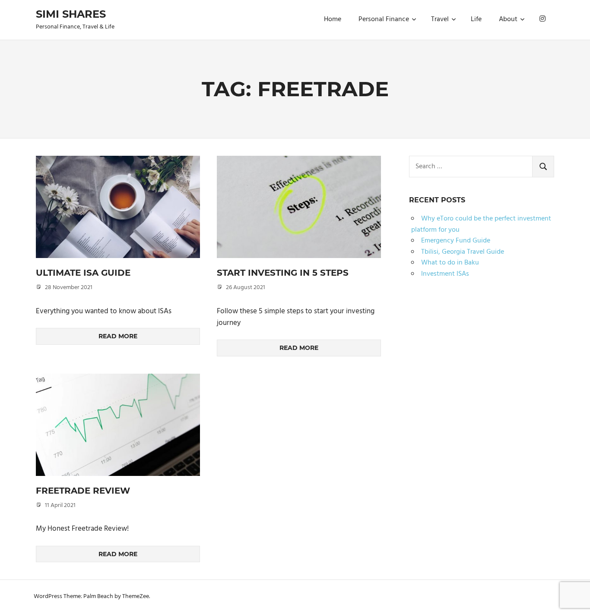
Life (476, 19)
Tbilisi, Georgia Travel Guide (462, 252)
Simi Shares (71, 14)
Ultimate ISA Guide (83, 273)
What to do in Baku (450, 262)
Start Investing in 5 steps (283, 273)
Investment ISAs (445, 274)
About (508, 19)
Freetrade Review (83, 490)
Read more (117, 336)
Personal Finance (383, 19)
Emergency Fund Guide (455, 240)
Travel (440, 19)
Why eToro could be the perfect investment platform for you (481, 224)
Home (332, 19)
